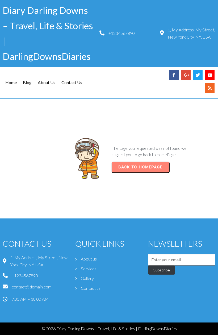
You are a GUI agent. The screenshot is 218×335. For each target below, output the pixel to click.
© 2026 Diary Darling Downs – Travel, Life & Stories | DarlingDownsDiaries (109, 328)
